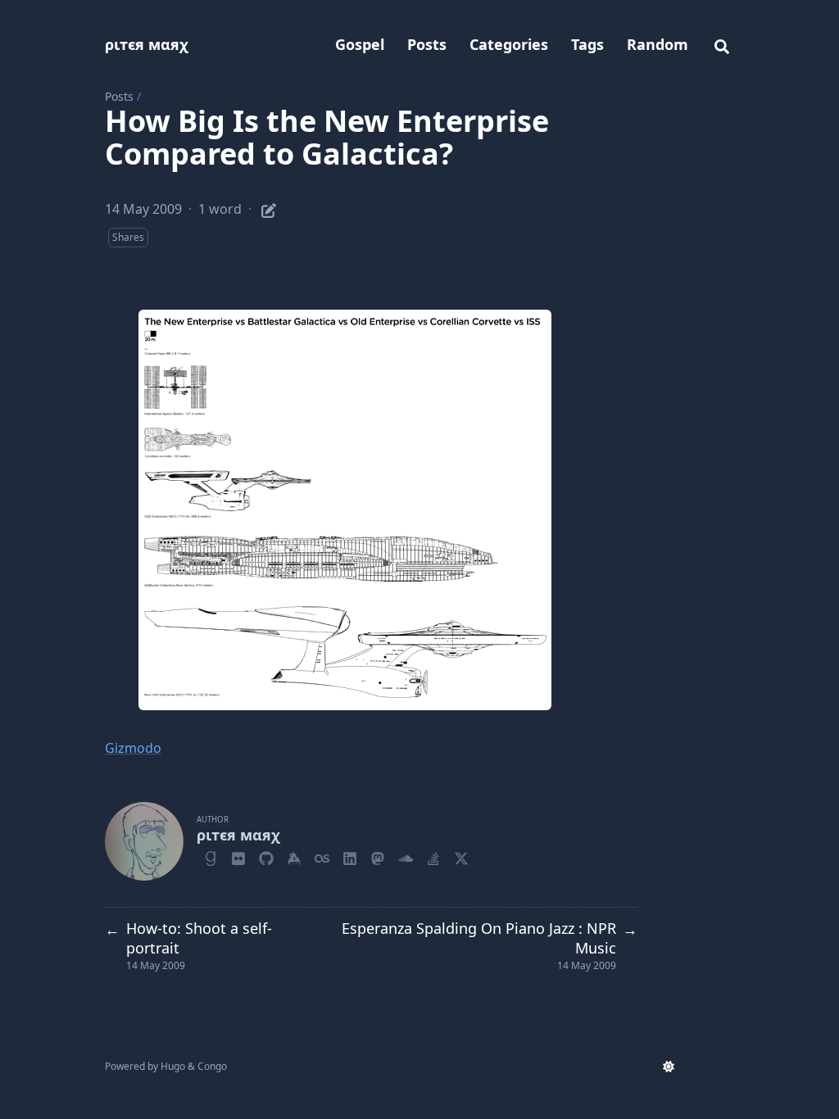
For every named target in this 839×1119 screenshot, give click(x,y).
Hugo (173, 1066)
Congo (212, 1066)
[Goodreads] (210, 856)
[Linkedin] (350, 856)
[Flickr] (238, 856)
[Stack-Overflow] (433, 856)
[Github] (266, 856)
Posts (119, 96)
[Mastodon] (378, 856)
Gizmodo (133, 748)
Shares (128, 237)
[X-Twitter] (461, 856)
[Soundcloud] (406, 856)
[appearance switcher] (668, 1066)
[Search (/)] (721, 44)
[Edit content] (268, 208)
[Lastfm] (322, 856)
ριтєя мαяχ (146, 44)
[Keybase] (294, 856)
